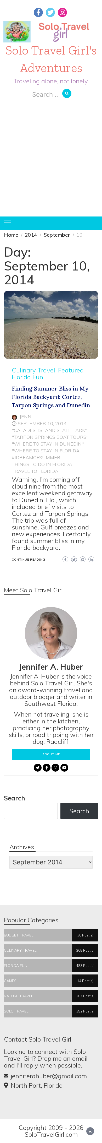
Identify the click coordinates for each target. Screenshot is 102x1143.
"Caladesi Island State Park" (49, 430)
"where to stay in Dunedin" (48, 444)
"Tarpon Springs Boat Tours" (50, 437)
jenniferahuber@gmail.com (49, 1076)
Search (14, 798)
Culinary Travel (33, 370)
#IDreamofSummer (36, 457)
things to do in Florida (42, 464)
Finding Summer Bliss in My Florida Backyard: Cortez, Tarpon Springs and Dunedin (51, 397)
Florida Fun (27, 377)
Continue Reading (28, 559)
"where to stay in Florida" (47, 451)
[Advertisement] (51, 163)
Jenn (25, 417)
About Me (51, 754)
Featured (71, 370)
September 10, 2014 (42, 423)
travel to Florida (35, 471)
